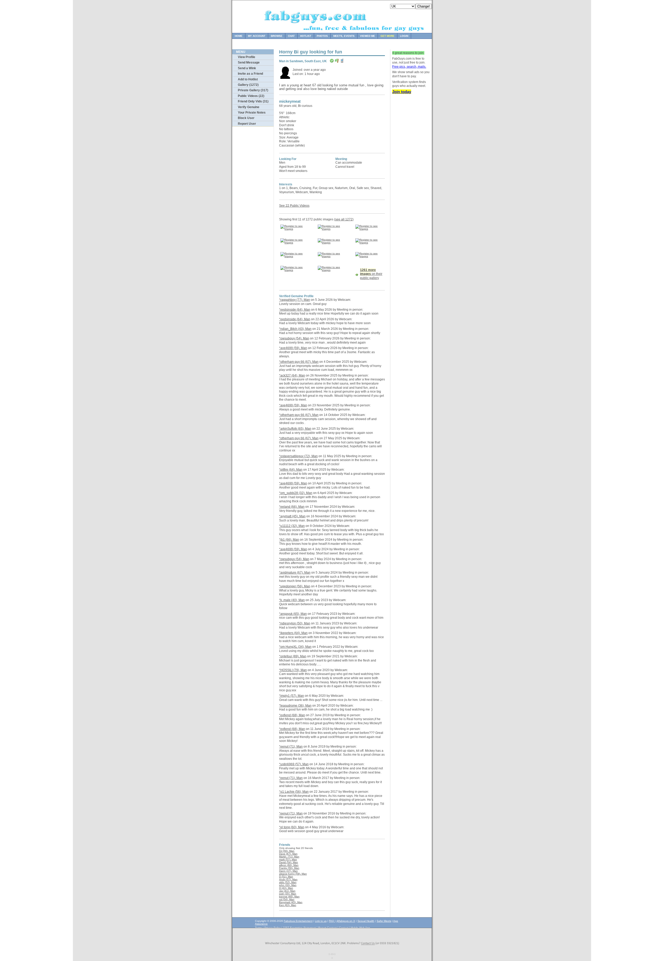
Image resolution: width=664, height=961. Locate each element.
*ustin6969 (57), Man (294, 764)
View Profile (246, 57)
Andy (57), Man (288, 879)
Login (404, 35)
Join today (401, 91)
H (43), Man (286, 888)
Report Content (327, 927)
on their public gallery (371, 274)
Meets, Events (344, 35)
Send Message (249, 62)
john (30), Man (287, 885)
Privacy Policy (272, 927)
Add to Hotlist (248, 79)
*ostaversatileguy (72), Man (298, 456)
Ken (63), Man (287, 905)
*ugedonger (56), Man (294, 586)
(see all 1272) (344, 219)
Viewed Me (367, 35)
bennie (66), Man (289, 896)
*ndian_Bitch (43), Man (295, 329)
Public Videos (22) (251, 96)
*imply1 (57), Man (291, 696)
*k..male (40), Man (292, 600)
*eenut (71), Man (291, 746)
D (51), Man (286, 876)
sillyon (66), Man (289, 865)
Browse (276, 35)
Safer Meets (384, 921)
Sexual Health (365, 921)
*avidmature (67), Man (294, 572)
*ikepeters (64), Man (293, 633)
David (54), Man (288, 862)
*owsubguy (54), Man (294, 338)
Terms (258, 927)
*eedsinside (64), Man (294, 309)
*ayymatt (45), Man (292, 516)
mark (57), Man (288, 859)
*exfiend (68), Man (292, 715)
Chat (291, 35)
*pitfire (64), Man (290, 469)
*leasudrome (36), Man (295, 705)
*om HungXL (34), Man (295, 647)
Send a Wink (247, 68)
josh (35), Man (287, 893)
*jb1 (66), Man (289, 539)
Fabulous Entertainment (298, 921)
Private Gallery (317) (253, 90)
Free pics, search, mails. (409, 66)
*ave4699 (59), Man (293, 348)
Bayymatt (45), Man (290, 902)
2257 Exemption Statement (299, 927)
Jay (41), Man (287, 890)
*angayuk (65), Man (293, 614)
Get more (388, 35)
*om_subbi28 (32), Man (295, 493)
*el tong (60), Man (291, 827)
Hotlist (305, 35)
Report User (247, 124)
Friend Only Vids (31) (253, 101)
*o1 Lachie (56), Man (294, 791)
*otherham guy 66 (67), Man (299, 362)
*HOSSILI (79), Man (293, 670)
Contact (343, 927)
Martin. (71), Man (289, 856)
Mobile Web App (360, 927)
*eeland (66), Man (292, 507)
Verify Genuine (248, 107)
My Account (256, 35)
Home (239, 35)
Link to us (321, 921)
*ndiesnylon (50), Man (294, 623)
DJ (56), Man (286, 850)
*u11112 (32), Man (292, 526)
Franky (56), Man (289, 868)
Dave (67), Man (288, 853)
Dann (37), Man (288, 870)
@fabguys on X (345, 921)
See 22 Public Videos (294, 205)
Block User (246, 118)
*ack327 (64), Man (292, 375)
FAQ (332, 921)
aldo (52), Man (287, 882)
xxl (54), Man (286, 899)
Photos (322, 35)
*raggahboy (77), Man (294, 300)
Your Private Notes (252, 112)
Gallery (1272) (248, 85)
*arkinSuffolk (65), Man (295, 428)
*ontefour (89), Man (292, 656)
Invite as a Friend (250, 73)
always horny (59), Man (293, 873)
